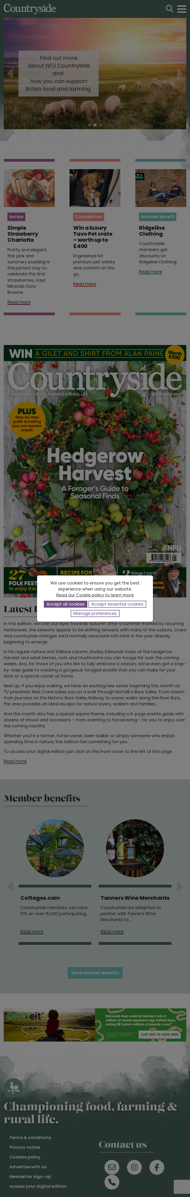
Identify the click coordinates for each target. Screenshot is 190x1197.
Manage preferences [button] (95, 613)
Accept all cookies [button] (66, 604)
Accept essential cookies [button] (117, 604)
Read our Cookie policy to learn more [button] (95, 595)
